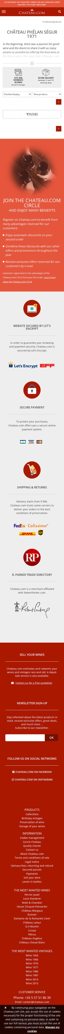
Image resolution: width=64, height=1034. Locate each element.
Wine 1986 (32, 971)
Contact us (32, 850)
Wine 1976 (32, 963)
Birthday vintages (32, 818)
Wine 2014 (32, 979)
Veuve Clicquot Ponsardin (32, 906)
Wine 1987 (32, 975)
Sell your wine (32, 877)
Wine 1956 (32, 955)
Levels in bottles (32, 881)
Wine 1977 (32, 967)
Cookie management (32, 838)
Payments (32, 874)
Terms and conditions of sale (32, 858)
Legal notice (32, 862)
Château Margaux (32, 910)
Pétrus (32, 934)
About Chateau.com (32, 854)
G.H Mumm (32, 926)
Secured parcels (32, 869)
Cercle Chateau (32, 842)
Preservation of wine (32, 822)
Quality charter (32, 846)
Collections (32, 814)
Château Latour (32, 922)
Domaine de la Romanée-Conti (32, 918)
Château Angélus (32, 938)
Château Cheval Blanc (32, 942)
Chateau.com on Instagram (33, 779)
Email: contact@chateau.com (32, 1002)
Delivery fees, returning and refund (32, 866)
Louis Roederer (32, 898)
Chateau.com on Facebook (33, 771)
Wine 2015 (32, 983)
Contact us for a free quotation (33, 683)
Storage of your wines (32, 826)
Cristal (32, 930)
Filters (33, 114)
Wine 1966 (32, 959)
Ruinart (32, 914)
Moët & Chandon (32, 902)
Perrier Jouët (32, 894)
